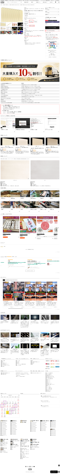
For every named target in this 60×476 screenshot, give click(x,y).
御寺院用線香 (34, 439)
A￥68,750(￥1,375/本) (26, 21)
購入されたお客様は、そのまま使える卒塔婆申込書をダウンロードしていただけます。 (15, 351)
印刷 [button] (46, 11)
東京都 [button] (50, 32)
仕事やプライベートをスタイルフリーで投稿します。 (45, 321)
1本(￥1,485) (26, 25)
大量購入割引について (50, 375)
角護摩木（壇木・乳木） (4, 442)
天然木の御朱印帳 (25, 439)
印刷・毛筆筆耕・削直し (35, 442)
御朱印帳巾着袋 (3, 101)
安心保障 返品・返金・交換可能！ (52, 54)
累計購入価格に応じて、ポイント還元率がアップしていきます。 (15, 340)
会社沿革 (3, 366)
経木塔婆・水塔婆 (5, 439)
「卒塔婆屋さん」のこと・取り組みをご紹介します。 (15, 321)
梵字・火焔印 (23, 444)
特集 (32, 2)
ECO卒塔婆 (24, 422)
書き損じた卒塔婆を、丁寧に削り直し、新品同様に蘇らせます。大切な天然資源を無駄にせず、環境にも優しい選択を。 (25, 352)
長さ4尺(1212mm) (53, 430)
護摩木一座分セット (4, 90)
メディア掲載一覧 (49, 387)
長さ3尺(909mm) (3, 428)
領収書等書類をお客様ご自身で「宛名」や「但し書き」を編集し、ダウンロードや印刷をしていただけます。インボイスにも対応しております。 (45, 352)
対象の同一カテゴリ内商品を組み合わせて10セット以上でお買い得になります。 (5, 340)
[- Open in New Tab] (26, 466)
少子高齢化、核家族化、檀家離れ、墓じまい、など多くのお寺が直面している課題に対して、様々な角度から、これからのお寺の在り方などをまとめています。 (25, 323)
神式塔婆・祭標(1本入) (45, 420)
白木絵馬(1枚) (3, 93)
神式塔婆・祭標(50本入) (4, 86)
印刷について (26, 37)
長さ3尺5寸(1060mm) (4, 429)
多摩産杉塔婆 (24, 420)
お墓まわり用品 (15, 444)
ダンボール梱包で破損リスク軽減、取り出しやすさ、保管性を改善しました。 (5, 351)
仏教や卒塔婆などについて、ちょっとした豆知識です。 (35, 322)
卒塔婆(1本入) (15, 420)
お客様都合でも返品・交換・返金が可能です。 (34, 350)
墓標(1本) (53, 429)
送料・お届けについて (34, 358)
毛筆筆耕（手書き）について (50, 384)
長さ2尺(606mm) (3, 424)
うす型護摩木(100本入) (4, 89)
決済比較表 (48, 368)
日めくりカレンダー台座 (15, 441)
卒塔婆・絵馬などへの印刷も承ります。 (45, 339)
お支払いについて (48, 358)
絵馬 (3, 449)
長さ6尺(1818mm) (53, 424)
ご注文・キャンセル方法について (22, 358)
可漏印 (22, 458)
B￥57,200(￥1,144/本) (31, 21)
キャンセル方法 (19, 365)
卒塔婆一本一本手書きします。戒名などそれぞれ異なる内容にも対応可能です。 (55, 340)
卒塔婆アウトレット (4, 435)
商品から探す (26, 2)
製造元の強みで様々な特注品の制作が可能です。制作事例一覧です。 (25, 340)
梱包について (48, 385)
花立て (12, 449)
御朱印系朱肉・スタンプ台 (24, 457)
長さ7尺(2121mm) (53, 425)
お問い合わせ (44, 2)
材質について (26, 40)
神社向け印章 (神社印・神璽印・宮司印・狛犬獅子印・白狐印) (24, 447)
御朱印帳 (2, 99)
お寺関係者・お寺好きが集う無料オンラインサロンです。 (55, 322)
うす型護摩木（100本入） (4, 443)
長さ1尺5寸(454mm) (4, 423)
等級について (26, 23)
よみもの (51, 2)
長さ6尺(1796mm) (33, 431)
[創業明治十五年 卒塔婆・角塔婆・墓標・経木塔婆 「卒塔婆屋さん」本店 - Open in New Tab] (30, 469)
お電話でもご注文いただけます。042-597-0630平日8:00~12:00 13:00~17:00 (52, 51)
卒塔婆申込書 (48, 391)
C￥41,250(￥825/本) (35, 21)
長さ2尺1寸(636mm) (4, 425)
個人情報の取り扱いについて (50, 377)
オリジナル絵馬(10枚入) (4, 95)
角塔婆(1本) (54, 420)
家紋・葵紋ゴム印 (23, 456)
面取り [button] (46, 8)
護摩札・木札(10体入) (4, 92)
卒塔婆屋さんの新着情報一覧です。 (5, 321)
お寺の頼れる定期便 (35, 444)
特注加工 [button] (46, 14)
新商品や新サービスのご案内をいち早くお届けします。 (55, 351)
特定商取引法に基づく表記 (50, 376)
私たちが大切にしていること (6, 365)
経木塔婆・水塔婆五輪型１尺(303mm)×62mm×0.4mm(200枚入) (9, 267)
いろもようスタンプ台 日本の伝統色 (6, 102)
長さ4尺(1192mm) (3, 430)
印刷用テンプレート (49, 383)
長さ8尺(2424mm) (53, 435)
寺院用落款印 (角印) (24, 448)
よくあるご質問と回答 (50, 378)
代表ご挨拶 (3, 360)
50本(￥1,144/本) (32, 25)
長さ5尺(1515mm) (53, 423)
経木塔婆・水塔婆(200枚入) (5, 87)
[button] (2, 228)
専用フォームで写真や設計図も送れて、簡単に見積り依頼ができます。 (35, 340)
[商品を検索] (21, 2)
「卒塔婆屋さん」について (6, 358)
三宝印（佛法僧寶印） (24, 442)
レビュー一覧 (48, 386)
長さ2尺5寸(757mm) (43, 424)
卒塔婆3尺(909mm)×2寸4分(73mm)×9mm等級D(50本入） (50, 264)
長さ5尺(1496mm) (3, 431)
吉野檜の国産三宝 (3, 96)
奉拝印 (24, 264)
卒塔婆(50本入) (5, 420)
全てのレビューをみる (30, 270)
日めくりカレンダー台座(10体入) (6, 98)
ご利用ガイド (38, 2)
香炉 (11, 448)
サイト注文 (18, 360)
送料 (32, 360)
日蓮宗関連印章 (23, 443)
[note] (52, 31)
